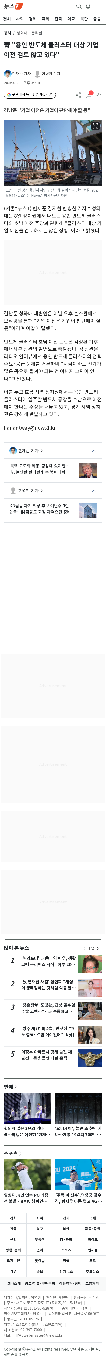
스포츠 (11, 1153)
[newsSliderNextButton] (97, 948)
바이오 (93, 1239)
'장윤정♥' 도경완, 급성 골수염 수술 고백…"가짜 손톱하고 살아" (48, 1011)
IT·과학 (66, 1239)
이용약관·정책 (70, 1283)
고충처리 (92, 1283)
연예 (8, 1086)
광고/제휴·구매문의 (40, 1283)
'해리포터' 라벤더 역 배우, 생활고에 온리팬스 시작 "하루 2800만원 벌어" (48, 964)
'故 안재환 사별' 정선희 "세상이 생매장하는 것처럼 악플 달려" (47, 988)
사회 (40, 1218)
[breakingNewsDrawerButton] (88, 6)
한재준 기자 (21, 73)
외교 (40, 1228)
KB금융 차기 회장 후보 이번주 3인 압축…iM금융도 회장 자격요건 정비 (40, 509)
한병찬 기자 (51, 73)
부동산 (40, 1239)
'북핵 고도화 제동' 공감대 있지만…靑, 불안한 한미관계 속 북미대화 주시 (39, 469)
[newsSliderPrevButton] (84, 948)
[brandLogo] (13, 5)
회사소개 (14, 1283)
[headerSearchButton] (79, 6)
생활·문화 (13, 1250)
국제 (92, 1218)
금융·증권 (92, 1228)
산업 (13, 1239)
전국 (13, 1228)
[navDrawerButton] (98, 6)
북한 (66, 1228)
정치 (7, 33)
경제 (66, 1218)
